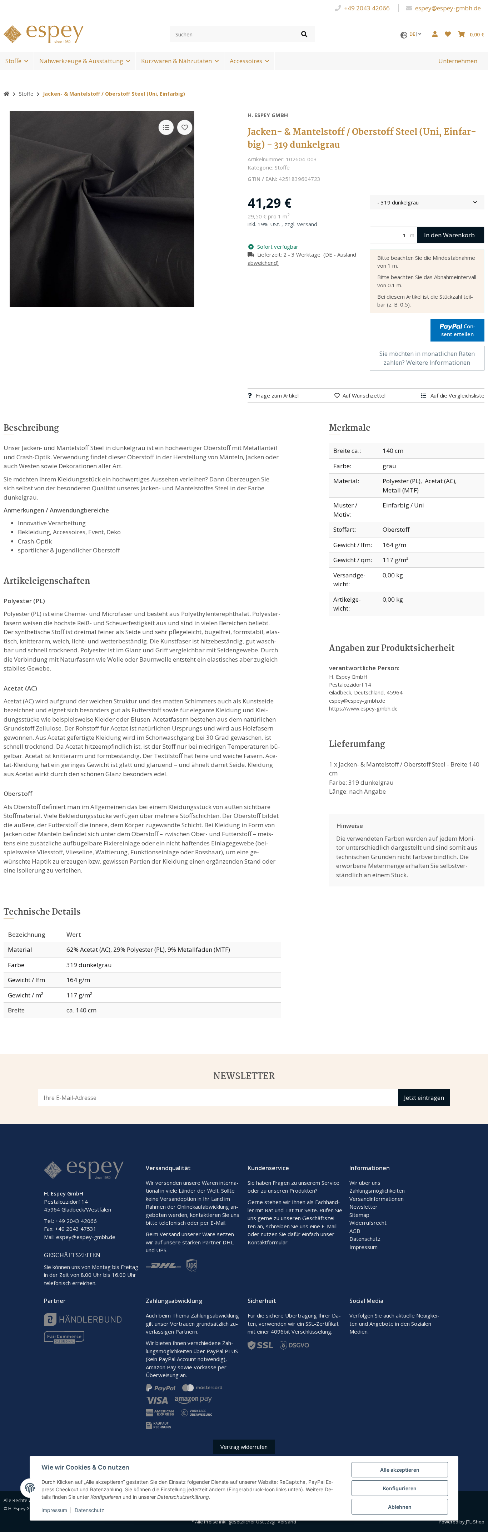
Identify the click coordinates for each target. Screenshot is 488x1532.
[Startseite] (6, 93)
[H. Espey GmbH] (44, 33)
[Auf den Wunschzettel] (185, 127)
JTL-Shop (475, 1521)
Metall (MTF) (401, 490)
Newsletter (363, 1206)
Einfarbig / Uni (403, 505)
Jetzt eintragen (424, 1098)
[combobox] (427, 202)
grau (389, 466)
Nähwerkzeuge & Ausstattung (81, 61)
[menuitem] (458, 61)
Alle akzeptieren (399, 1470)
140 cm (393, 450)
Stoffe (13, 61)
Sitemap (359, 1214)
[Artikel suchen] (304, 34)
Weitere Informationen (438, 362)
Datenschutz (364, 1238)
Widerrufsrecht (368, 1222)
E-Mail (329, 1226)
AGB (354, 1230)
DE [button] (412, 34)
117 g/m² (395, 560)
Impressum (363, 1246)
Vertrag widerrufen (244, 1446)
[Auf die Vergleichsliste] (166, 127)
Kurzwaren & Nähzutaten (176, 61)
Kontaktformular (268, 1242)
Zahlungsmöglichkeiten (377, 1190)
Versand (307, 224)
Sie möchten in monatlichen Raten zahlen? (427, 358)
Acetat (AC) (440, 481)
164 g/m (394, 545)
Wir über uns (364, 1182)
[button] (435, 34)
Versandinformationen (376, 1198)
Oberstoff (396, 529)
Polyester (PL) (401, 481)
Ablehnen (400, 1507)
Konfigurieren (400, 1488)
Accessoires (246, 61)
